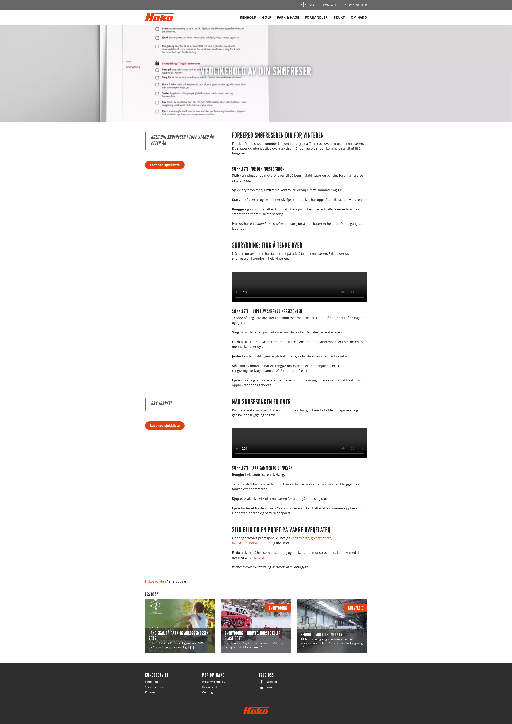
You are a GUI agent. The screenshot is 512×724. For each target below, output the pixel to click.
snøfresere (301, 538)
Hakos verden (155, 581)
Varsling (207, 692)
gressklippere (321, 538)
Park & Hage (288, 17)
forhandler (256, 557)
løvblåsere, (240, 543)
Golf (266, 17)
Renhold (248, 17)
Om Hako (359, 17)
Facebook (272, 682)
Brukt (339, 17)
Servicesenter (154, 687)
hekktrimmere (260, 543)
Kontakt (150, 692)
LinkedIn (271, 687)
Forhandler (316, 17)
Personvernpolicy (213, 682)
